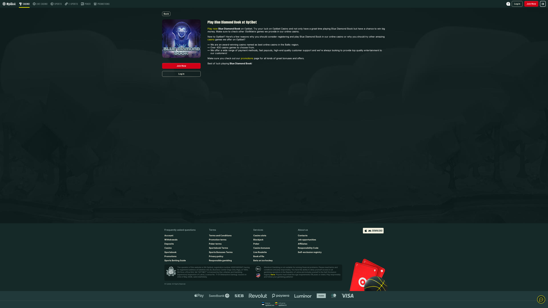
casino (210, 39)
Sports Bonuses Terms (221, 252)
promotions (247, 58)
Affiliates (302, 244)
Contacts (303, 235)
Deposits (169, 244)
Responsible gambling (220, 260)
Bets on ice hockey (263, 260)
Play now (212, 28)
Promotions (170, 256)
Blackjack (258, 239)
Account (168, 235)
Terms (212, 229)
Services (258, 229)
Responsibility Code (308, 248)
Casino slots (259, 235)
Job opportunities (307, 239)
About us (303, 229)
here (273, 274)
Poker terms (215, 244)
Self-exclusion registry (310, 252)
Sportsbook (170, 252)
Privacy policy (216, 256)
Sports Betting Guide (175, 260)
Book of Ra (258, 256)
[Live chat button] (541, 299)
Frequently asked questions (180, 229)
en (543, 4)
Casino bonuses (261, 248)
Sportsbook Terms (218, 248)
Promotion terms (217, 239)
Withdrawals (171, 239)
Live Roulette (260, 252)
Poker (256, 244)
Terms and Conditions (220, 235)
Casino (168, 248)
